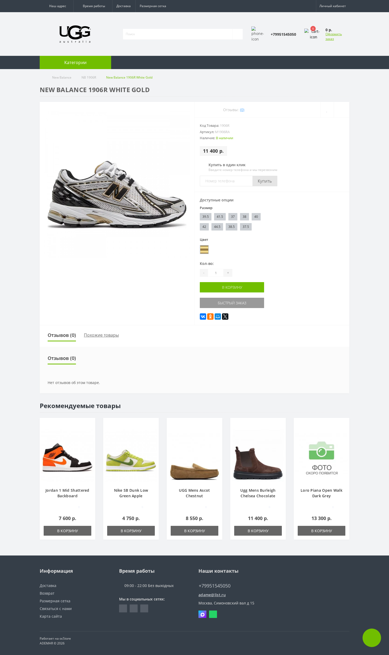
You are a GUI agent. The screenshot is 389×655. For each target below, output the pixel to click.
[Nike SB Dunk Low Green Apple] (131, 455)
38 (244, 216)
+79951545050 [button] (214, 586)
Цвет (204, 239)
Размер (206, 207)
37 (233, 216)
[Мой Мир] (218, 316)
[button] (56, 6)
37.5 (246, 226)
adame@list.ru (212, 594)
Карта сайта (51, 616)
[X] (225, 316)
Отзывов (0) (62, 335)
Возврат (47, 593)
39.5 (205, 216)
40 (256, 216)
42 (204, 226)
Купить (265, 181)
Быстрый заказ (232, 302)
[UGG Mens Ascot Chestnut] (194, 455)
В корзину (232, 287)
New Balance (61, 77)
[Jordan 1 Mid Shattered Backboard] (67, 455)
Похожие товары (101, 335)
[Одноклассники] (210, 316)
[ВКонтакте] (203, 316)
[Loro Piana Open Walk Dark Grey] (321, 455)
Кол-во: (207, 263)
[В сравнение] (89, 432)
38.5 (231, 226)
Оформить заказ (333, 36)
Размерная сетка (153, 6)
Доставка (123, 6)
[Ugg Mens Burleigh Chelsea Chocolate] (258, 455)
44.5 (217, 226)
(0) (242, 109)
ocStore (65, 638)
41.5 (220, 216)
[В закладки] (89, 424)
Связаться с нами (56, 608)
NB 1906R (89, 77)
